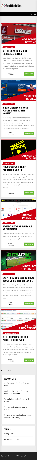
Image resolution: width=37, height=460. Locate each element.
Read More (29, 74)
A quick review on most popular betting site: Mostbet (15, 110)
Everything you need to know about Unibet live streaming (18, 279)
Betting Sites (8, 434)
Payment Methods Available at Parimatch (17, 227)
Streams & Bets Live (11, 439)
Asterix (10, 73)
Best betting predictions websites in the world (16, 338)
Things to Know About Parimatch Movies (14, 168)
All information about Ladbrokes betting (15, 52)
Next (10, 371)
